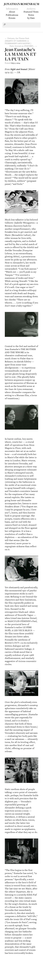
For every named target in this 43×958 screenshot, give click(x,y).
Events (12, 18)
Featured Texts (31, 11)
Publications (12, 14)
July (12, 63)
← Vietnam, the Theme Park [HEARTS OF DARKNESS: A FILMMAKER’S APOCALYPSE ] (18, 41)
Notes (31, 14)
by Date (31, 18)
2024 (18, 63)
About (12, 11)
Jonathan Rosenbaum (21, 4)
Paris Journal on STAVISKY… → (23, 46)
